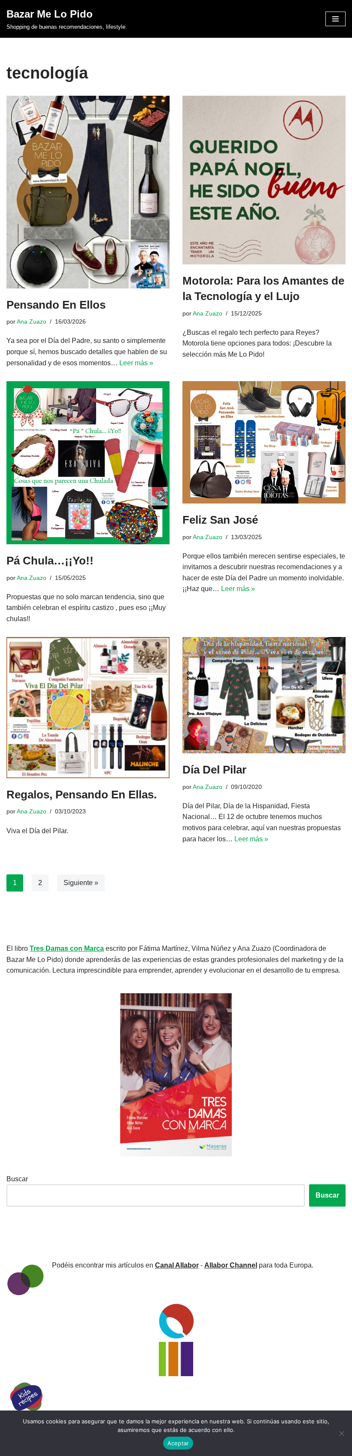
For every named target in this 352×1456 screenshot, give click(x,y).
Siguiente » (81, 882)
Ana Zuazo (31, 321)
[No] (341, 1433)
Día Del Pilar (214, 769)
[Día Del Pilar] (264, 695)
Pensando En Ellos (56, 304)
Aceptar (178, 1443)
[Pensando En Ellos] (88, 192)
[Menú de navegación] (335, 19)
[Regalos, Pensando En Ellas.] (88, 707)
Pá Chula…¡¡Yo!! (50, 560)
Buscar (17, 1179)
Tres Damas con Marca (67, 948)
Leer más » (136, 363)
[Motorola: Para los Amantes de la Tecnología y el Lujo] (264, 180)
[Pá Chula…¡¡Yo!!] (88, 462)
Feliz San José (220, 519)
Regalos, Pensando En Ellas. (81, 794)
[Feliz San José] (264, 442)
